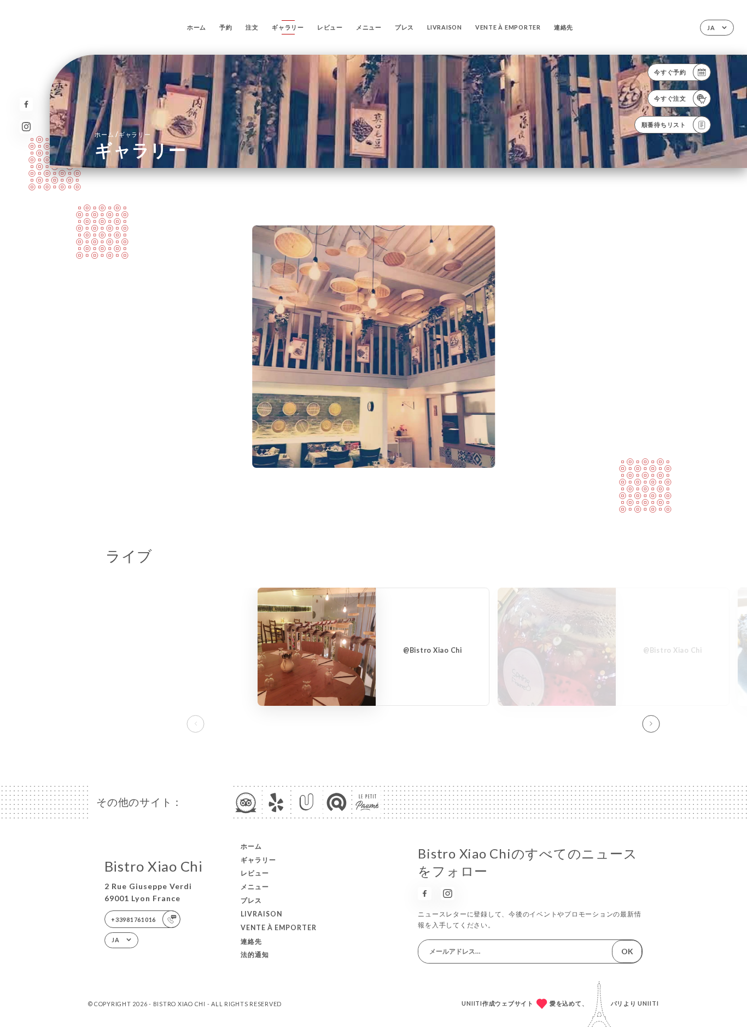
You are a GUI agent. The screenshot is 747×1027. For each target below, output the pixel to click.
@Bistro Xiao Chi (432, 650)
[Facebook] (26, 104)
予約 (225, 27)
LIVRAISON (444, 27)
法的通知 (255, 954)
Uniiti (648, 1003)
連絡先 (563, 27)
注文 (252, 27)
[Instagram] (26, 127)
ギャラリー (288, 27)
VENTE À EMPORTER (508, 27)
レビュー (330, 27)
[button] (651, 724)
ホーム (196, 27)
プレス (404, 27)
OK (627, 951)
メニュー (369, 27)
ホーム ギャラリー (122, 134)
